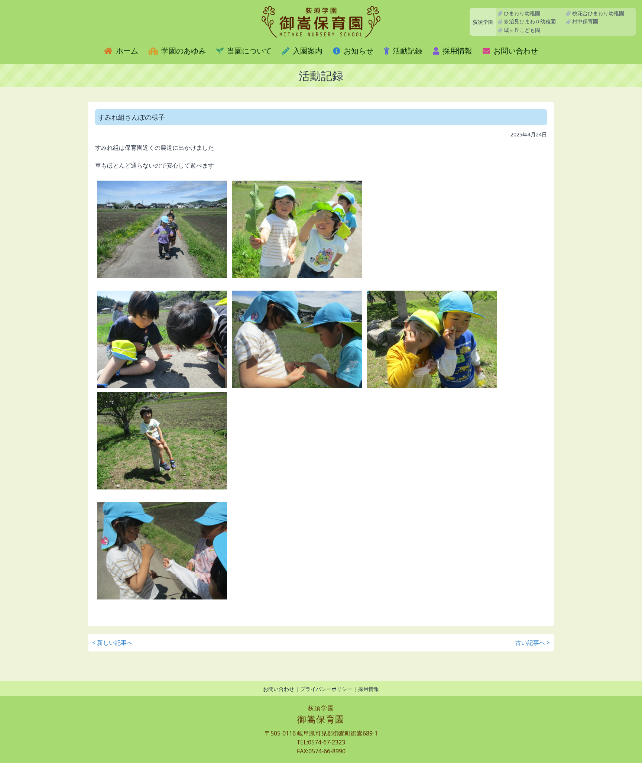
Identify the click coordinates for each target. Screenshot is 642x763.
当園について (248, 51)
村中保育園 (584, 21)
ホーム (126, 51)
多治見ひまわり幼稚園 (529, 21)
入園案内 (306, 51)
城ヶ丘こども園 (521, 29)
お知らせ (357, 51)
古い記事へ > (532, 642)
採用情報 (456, 51)
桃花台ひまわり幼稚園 (597, 13)
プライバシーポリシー (326, 688)
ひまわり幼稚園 (521, 13)
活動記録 (406, 51)
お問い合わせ (515, 51)
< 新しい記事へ (112, 642)
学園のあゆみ (182, 51)
